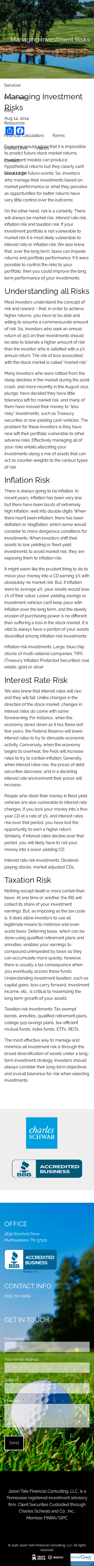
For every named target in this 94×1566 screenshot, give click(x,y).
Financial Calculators (24, 135)
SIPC (63, 1517)
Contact (11, 160)
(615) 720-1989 (17, 1296)
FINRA (50, 1517)
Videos (42, 148)
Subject (30, 1380)
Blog (8, 110)
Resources (14, 122)
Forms (58, 135)
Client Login (15, 173)
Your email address (40, 1359)
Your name (33, 1338)
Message (31, 1400)
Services (12, 85)
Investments (16, 97)
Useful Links (15, 148)
